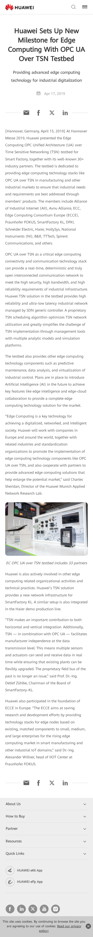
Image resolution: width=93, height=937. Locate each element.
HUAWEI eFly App (30, 882)
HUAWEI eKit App (29, 870)
